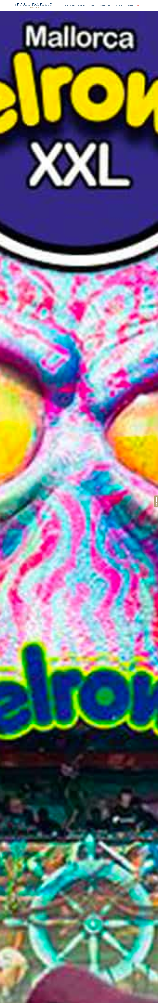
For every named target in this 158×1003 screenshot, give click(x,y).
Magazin (92, 5)
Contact (129, 5)
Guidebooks (105, 5)
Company (118, 5)
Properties (70, 5)
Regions (81, 5)
